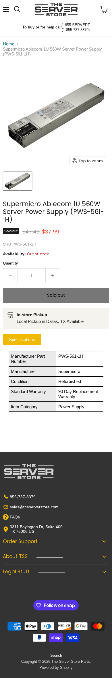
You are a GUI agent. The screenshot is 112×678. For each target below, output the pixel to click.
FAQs (15, 517)
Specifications (22, 339)
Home (8, 43)
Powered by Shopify (56, 667)
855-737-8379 (23, 497)
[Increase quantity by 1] (53, 275)
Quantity (10, 263)
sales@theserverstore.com (34, 507)
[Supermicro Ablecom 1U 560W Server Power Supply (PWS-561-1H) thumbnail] (17, 181)
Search (56, 655)
